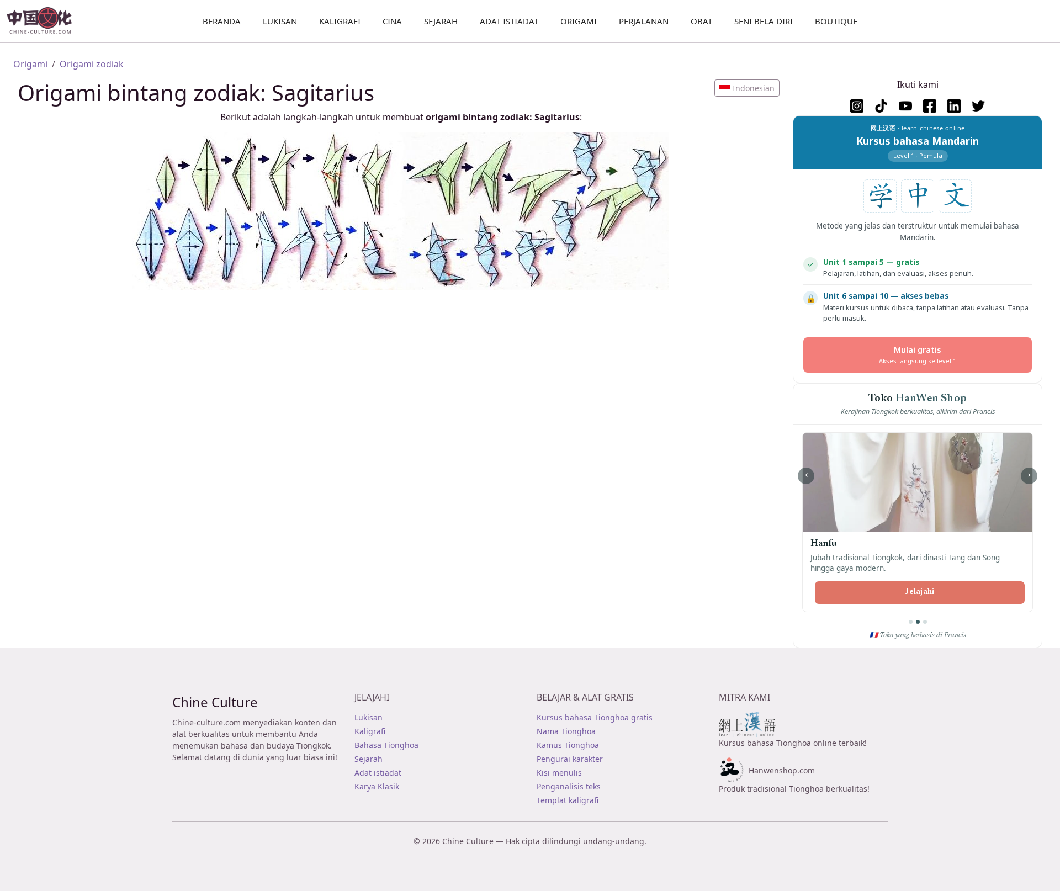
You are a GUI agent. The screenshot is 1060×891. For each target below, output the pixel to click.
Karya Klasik (376, 786)
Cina (392, 20)
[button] (747, 88)
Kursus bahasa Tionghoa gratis (595, 717)
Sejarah (441, 20)
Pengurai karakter (570, 759)
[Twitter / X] (978, 106)
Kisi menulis (559, 772)
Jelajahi (919, 592)
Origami (578, 20)
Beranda (222, 20)
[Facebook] (929, 106)
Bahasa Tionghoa (386, 745)
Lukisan (368, 717)
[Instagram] (856, 106)
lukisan (280, 20)
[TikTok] (881, 106)
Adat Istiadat (509, 20)
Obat (701, 20)
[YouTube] (905, 106)
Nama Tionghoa (566, 731)
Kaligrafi (340, 20)
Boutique (836, 20)
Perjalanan (644, 20)
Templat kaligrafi (567, 800)
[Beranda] (44, 21)
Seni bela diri (763, 20)
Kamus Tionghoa (568, 745)
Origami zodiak (92, 64)
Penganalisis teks (569, 786)
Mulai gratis (917, 354)
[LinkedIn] (954, 106)
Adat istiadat (377, 772)
